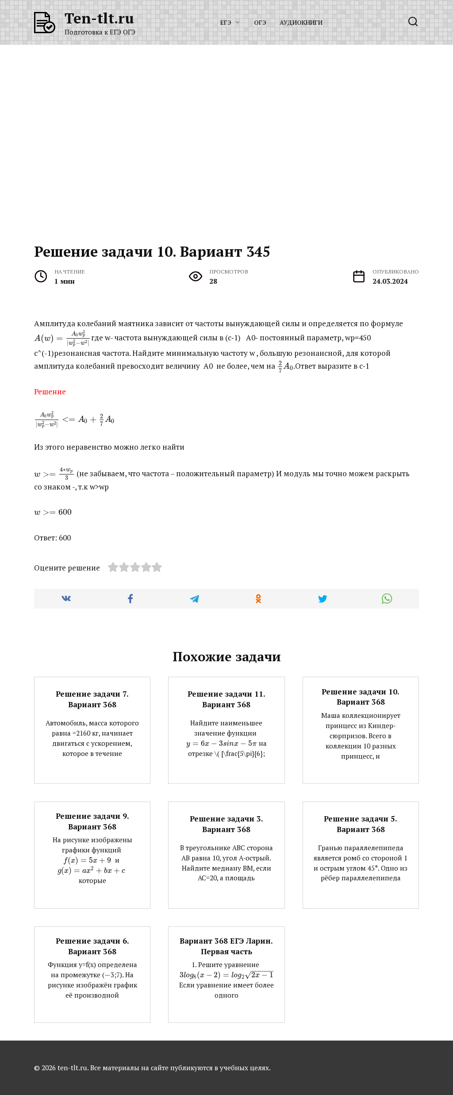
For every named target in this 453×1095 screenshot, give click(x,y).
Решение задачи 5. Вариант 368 (360, 824)
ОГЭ (260, 23)
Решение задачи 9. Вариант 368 (92, 821)
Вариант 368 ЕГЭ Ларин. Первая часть (226, 946)
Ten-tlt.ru (99, 17)
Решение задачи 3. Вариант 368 (226, 824)
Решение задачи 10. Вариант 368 (360, 696)
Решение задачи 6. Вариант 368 (92, 946)
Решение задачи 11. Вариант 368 (226, 699)
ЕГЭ (225, 23)
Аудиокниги (301, 23)
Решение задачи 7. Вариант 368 (92, 699)
